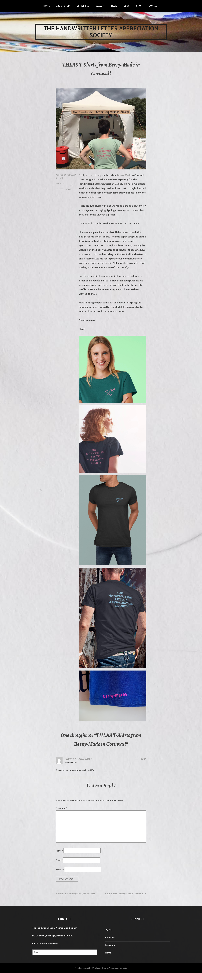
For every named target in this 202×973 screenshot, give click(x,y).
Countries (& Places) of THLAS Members (124, 893)
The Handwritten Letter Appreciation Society (101, 32)
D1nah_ (61, 184)
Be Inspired (83, 6)
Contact (153, 6)
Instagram (110, 945)
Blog (127, 6)
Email (59, 860)
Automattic (122, 968)
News (114, 6)
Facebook (110, 937)
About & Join (63, 6)
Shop (139, 6)
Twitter (108, 929)
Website (60, 869)
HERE (87, 223)
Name (59, 850)
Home (46, 6)
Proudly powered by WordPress (88, 968)
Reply (143, 759)
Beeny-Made (124, 175)
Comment (61, 808)
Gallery (100, 6)
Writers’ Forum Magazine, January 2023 (76, 893)
